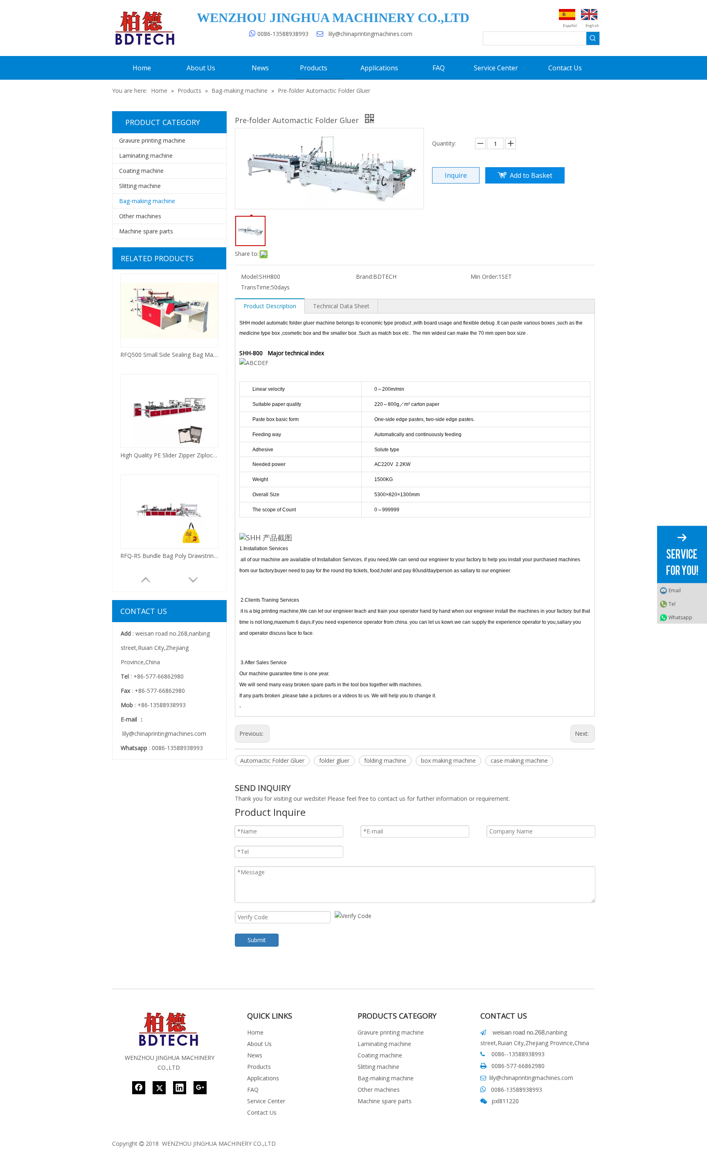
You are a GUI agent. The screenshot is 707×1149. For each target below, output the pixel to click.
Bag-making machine (147, 201)
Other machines (140, 216)
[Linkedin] (179, 1087)
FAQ (253, 1089)
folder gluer (334, 760)
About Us (259, 1044)
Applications (263, 1078)
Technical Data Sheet (341, 306)
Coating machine (141, 171)
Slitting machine (140, 186)
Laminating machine (146, 155)
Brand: (364, 276)
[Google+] (200, 1087)
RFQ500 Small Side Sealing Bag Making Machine (169, 354)
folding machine (385, 760)
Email (675, 590)
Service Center (266, 1101)
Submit (257, 940)
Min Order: (484, 276)
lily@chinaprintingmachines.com (370, 34)
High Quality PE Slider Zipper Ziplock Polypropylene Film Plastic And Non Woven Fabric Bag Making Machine (169, 455)
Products (259, 1067)
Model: (250, 276)
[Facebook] (138, 1087)
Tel (672, 603)
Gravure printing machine (152, 140)
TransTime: (256, 287)
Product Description (269, 306)
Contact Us (262, 1112)
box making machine (448, 760)
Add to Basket (531, 175)
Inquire (456, 175)
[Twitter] (159, 1087)
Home (255, 1032)
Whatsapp (680, 617)
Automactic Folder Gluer (272, 760)
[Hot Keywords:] (592, 38)
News (254, 1055)
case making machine (519, 760)
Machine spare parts (146, 231)
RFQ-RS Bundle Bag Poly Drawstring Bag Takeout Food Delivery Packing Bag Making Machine (169, 556)
